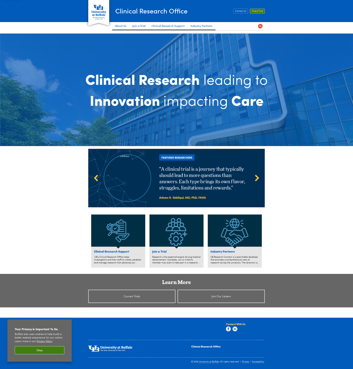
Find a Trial (257, 11)
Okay (40, 350)
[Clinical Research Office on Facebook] (228, 329)
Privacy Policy (44, 341)
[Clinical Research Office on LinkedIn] (235, 329)
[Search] (260, 26)
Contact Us (240, 11)
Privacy (245, 362)
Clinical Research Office (151, 10)
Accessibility (258, 362)
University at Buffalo (209, 362)
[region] (39, 341)
